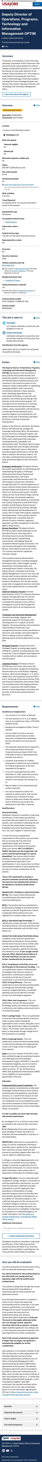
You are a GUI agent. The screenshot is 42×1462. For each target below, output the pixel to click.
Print (6, 46)
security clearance (19, 271)
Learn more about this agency (16, 94)
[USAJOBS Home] (11, 4)
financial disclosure (25, 290)
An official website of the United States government (20, 1)
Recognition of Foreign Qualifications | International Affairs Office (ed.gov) (19, 1216)
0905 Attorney (11, 222)
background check (22, 269)
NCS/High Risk (8, 265)
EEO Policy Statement (10, 1457)
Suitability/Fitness (12, 280)
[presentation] (21, 135)
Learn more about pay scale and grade (18, 184)
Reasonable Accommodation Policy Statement (19, 1460)
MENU (37, 4)
